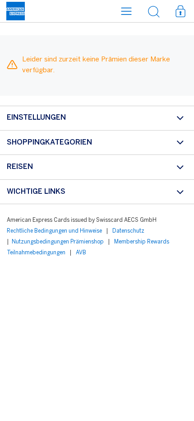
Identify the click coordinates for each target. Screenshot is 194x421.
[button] (126, 11)
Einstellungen (36, 117)
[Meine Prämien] (180, 11)
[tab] (97, 118)
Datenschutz (128, 231)
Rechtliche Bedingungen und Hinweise (54, 231)
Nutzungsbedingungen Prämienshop (58, 241)
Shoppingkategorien (49, 142)
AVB (81, 252)
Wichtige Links (36, 191)
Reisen (20, 167)
